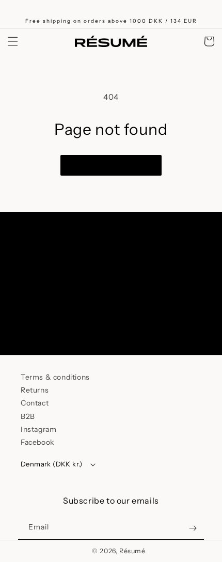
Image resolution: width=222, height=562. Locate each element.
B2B (28, 416)
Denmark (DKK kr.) (52, 464)
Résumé (132, 551)
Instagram (38, 429)
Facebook (37, 442)
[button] (13, 41)
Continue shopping (111, 165)
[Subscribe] (190, 318)
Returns (35, 390)
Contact (35, 403)
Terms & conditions (55, 377)
